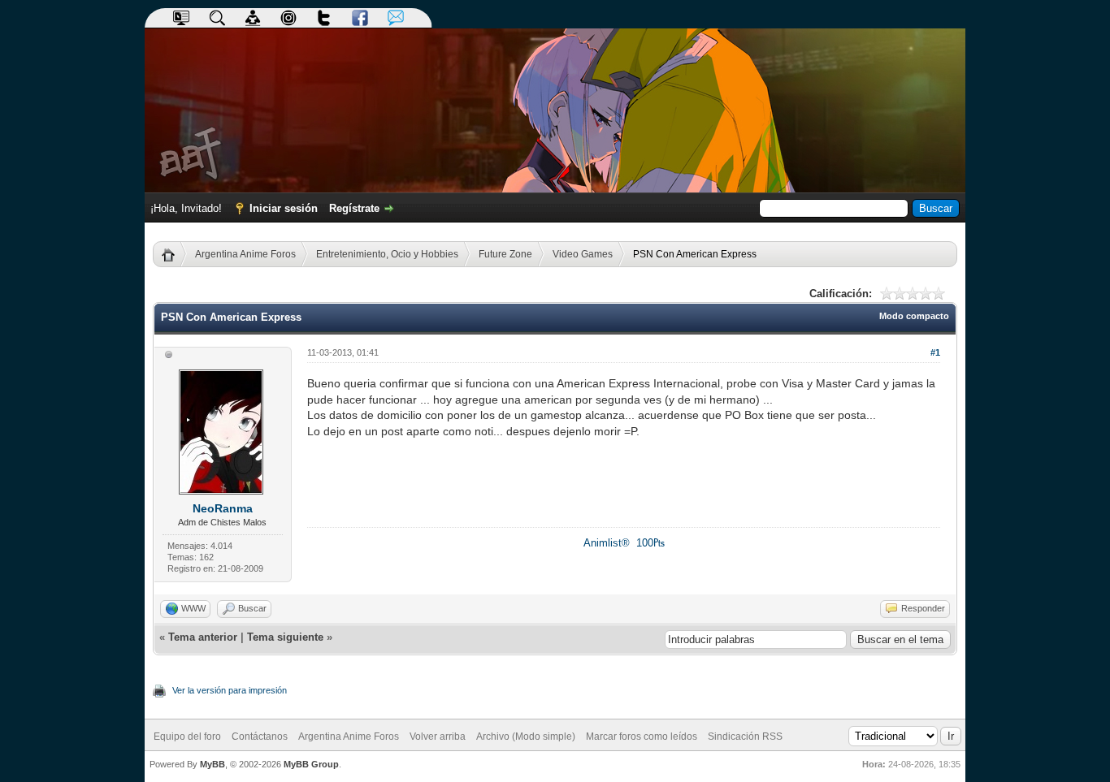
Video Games (583, 254)
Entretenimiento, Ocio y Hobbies (387, 254)
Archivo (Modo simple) (525, 736)
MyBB (212, 764)
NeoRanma (223, 508)
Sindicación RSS (745, 736)
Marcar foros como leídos (641, 736)
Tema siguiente (285, 637)
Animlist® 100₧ (624, 543)
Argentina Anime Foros (245, 254)
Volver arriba (438, 736)
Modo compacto (914, 316)
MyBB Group (311, 764)
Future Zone (505, 254)
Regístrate (354, 208)
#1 (935, 352)
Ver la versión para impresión (229, 690)
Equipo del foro (187, 736)
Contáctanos (260, 736)
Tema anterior (202, 637)
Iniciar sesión (283, 208)
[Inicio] (174, 254)
